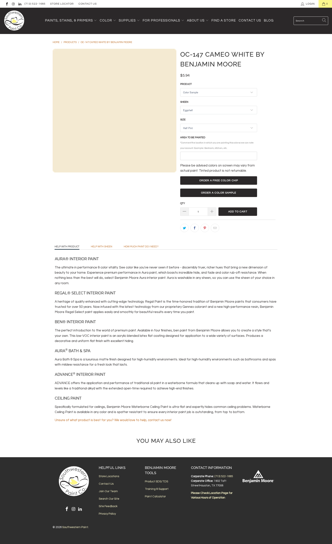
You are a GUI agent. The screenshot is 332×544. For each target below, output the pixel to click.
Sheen (184, 102)
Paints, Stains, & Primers (69, 20)
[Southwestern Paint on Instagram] (13, 3)
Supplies (127, 20)
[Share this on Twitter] (184, 228)
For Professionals (162, 20)
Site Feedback (108, 506)
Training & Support (156, 489)
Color (106, 20)
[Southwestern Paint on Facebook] (7, 3)
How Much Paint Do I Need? (141, 246)
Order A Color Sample (218, 192)
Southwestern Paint (75, 527)
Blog (269, 20)
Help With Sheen (101, 246)
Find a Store (223, 20)
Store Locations (109, 476)
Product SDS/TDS (156, 481)
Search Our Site (109, 498)
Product (186, 84)
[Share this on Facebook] (194, 228)
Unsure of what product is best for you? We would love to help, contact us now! (113, 420)
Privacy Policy (107, 513)
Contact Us (87, 3)
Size (183, 119)
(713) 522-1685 (35, 3)
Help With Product (67, 246)
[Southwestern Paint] (14, 21)
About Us (196, 20)
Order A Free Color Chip (218, 180)
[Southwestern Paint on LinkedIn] (20, 3)
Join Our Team (108, 491)
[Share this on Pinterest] (205, 228)
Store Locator (62, 3)
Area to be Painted (217, 142)
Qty (182, 203)
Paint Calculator (155, 496)
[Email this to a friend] (215, 228)
